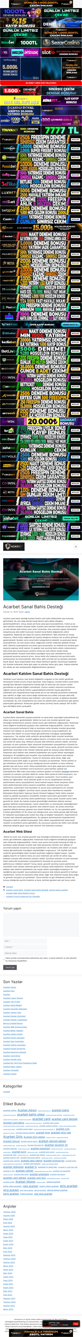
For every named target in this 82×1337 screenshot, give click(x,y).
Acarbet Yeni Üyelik (11, 1002)
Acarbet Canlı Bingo (11, 1056)
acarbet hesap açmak (24, 1149)
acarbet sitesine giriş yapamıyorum (12, 1164)
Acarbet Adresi (9, 987)
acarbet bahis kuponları (9, 1115)
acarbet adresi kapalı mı (44, 1110)
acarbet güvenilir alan (9, 1145)
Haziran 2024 (9, 1262)
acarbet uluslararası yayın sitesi (43, 1171)
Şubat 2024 (8, 1277)
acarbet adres (10, 1110)
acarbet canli (41, 1119)
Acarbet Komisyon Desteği (14, 1052)
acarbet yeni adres (57, 1174)
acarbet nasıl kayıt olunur (30, 1158)
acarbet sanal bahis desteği (36, 890)
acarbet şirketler (41, 1182)
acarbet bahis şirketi (68, 1115)
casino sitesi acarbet (49, 1186)
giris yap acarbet (26, 1190)
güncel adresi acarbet (58, 890)
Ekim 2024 (7, 1248)
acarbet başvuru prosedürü (10, 1119)
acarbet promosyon (53, 1160)
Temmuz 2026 (9, 1212)
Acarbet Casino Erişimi (13, 1034)
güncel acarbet (40, 1190)
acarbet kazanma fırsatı (62, 1152)
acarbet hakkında (10, 1149)
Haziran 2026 (9, 1215)
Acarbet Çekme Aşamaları (14, 1045)
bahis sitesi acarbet (12, 1186)
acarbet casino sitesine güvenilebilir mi (44, 1129)
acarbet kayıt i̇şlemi (32, 1152)
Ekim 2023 (7, 1291)
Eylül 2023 (7, 1295)
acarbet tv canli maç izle (67, 1167)
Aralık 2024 (8, 1241)
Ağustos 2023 (9, 1298)
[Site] (41, 139)
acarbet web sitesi (21, 1174)
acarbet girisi (43, 1132)
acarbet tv (31, 1166)
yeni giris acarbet (43, 1193)
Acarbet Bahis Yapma (12, 1067)
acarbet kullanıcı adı (23, 1155)
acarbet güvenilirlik (21, 1145)
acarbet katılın (7, 1152)
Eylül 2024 (7, 1252)
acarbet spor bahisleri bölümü (50, 1164)
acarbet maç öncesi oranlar (53, 1155)
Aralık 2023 (8, 1284)
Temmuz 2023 (9, 1302)
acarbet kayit (19, 1151)
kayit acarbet (11, 1193)
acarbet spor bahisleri (32, 1164)
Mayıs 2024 (8, 1266)
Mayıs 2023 (8, 1309)
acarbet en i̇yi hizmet (9, 1133)
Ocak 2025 (7, 1237)
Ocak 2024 (8, 1280)
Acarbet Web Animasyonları (15, 1027)
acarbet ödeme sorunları (53, 1178)
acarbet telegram (13, 1166)
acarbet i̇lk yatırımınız (57, 1149)
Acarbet (9, 887)
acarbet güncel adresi (52, 1141)
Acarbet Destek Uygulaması (15, 1020)
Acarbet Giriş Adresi (34, 1137)
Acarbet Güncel (11, 1141)
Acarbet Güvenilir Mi (36, 1145)
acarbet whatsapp (39, 1174)
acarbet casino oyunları (48, 1126)
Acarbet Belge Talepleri (13, 1031)
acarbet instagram (40, 1148)
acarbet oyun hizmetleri (60, 1158)
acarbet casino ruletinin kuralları (67, 1126)
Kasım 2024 (8, 1244)
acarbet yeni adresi (14, 1177)
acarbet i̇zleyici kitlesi (70, 1149)
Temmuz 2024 (9, 1259)
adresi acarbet (53, 1182)
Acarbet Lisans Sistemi (13, 998)
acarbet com (63, 1128)
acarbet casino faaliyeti (32, 1126)
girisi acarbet (11, 1190)
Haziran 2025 (9, 1226)
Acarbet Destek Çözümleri (14, 1016)
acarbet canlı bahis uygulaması (33, 1123)
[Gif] (41, 228)
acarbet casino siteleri (9, 1129)
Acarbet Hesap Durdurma (14, 1049)
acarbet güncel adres (29, 1141)
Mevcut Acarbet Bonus (13, 1023)
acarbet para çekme (31, 1160)
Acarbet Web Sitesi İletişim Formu (20, 893)
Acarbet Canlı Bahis (13, 1122)
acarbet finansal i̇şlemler (25, 1133)
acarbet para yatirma (11, 1161)
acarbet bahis (60, 1110)
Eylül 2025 (7, 1223)
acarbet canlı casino (51, 1123)
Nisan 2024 (8, 1270)
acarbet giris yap (61, 1132)
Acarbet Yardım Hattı (12, 1013)
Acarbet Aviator (10, 1074)
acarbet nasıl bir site (11, 1158)
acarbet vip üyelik (8, 1174)
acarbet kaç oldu (9, 1155)
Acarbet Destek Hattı (12, 1059)
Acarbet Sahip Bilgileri (12, 1005)
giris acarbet (68, 1186)
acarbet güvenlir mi (56, 1144)
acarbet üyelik (8, 1182)
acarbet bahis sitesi (31, 1114)
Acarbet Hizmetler (11, 1070)
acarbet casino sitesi (24, 1129)
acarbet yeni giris (36, 1177)
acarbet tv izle (9, 1171)
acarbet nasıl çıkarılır (47, 1158)
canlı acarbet (30, 1186)
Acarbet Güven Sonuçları (14, 1038)
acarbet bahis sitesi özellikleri (54, 1115)
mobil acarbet (26, 1194)
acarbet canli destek (65, 1119)
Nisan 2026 (8, 1219)
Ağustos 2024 (9, 1255)
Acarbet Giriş (9, 991)
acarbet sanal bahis (14, 890)
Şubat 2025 (8, 1234)
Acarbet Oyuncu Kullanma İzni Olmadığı (23, 896)
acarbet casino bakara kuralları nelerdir (13, 1126)
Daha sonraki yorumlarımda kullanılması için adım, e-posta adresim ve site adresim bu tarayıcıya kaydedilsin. (41, 959)
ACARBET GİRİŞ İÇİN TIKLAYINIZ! (41, 83)
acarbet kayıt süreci (47, 1152)
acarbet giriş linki (51, 1137)
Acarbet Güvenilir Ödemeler (15, 1009)
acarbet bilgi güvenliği (25, 1119)
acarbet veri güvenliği (61, 1171)
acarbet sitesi (70, 1161)
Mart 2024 (7, 1273)
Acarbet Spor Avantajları (13, 1041)
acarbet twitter (25, 1170)
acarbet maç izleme (37, 1155)
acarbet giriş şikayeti (62, 1137)
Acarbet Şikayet (25, 1181)
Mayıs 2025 (8, 1230)
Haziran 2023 (9, 1306)
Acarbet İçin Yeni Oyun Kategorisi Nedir (20, 1063)
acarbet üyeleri (65, 1178)
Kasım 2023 (8, 1288)
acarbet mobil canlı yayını (69, 1155)
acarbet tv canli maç (47, 1167)
